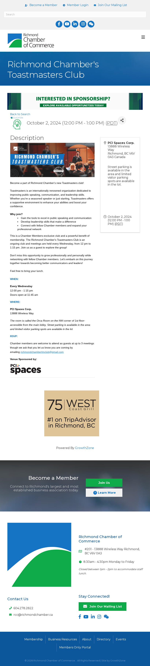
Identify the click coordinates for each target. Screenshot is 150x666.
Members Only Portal (75, 647)
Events (121, 639)
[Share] (122, 120)
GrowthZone (84, 448)
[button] (104, 483)
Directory (103, 639)
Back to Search (20, 114)
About (86, 639)
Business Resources (62, 639)
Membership (33, 639)
